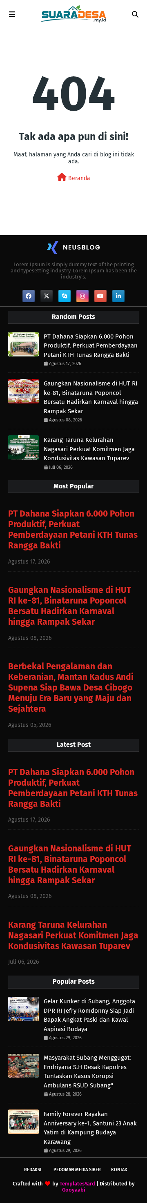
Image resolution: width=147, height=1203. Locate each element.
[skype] (64, 296)
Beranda (78, 178)
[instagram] (82, 296)
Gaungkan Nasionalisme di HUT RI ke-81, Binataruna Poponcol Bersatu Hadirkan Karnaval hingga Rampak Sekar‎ (91, 397)
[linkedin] (118, 296)
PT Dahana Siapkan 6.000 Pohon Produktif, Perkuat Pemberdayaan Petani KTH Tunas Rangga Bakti (91, 346)
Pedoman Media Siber (77, 1169)
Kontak (119, 1169)
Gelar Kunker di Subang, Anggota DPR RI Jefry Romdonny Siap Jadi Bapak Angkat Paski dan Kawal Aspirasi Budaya (89, 1015)
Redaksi (32, 1169)
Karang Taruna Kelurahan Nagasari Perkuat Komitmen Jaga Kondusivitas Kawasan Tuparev (89, 449)
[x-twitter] (46, 296)
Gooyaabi (73, 1190)
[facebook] (28, 296)
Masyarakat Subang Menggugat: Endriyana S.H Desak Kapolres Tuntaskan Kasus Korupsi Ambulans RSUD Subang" (87, 1071)
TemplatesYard (77, 1184)
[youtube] (100, 296)
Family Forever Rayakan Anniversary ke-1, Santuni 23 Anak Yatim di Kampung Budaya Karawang (90, 1127)
